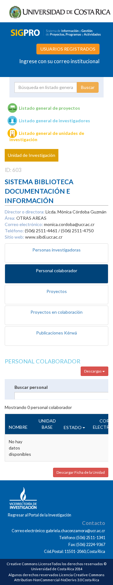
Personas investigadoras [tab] (56, 249)
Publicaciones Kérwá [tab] (56, 332)
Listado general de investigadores (54, 120)
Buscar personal (31, 387)
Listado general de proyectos (49, 108)
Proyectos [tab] (56, 291)
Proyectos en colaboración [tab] (56, 312)
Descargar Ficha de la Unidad (80, 472)
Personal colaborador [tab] (56, 270)
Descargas (93, 371)
